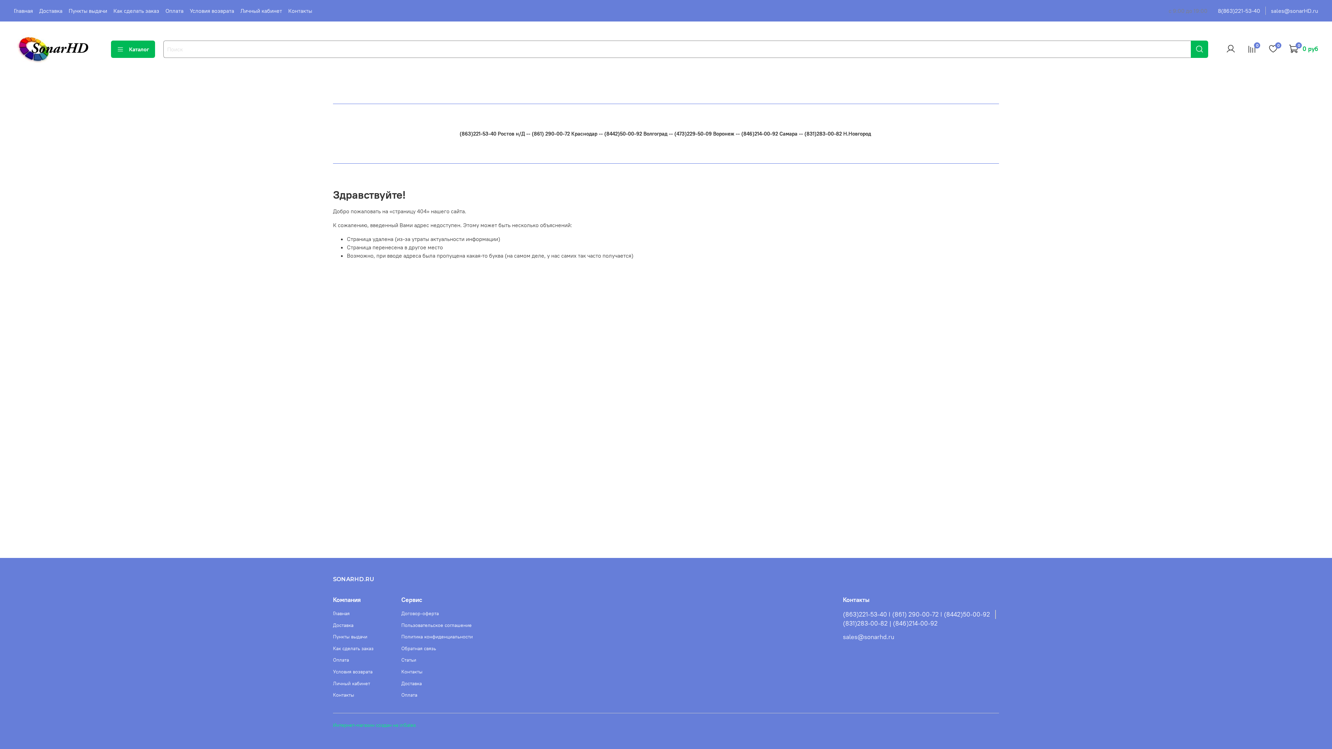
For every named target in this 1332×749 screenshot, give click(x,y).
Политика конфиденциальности (437, 637)
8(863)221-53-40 (1239, 10)
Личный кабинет (261, 10)
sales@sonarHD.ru (1294, 10)
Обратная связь (418, 648)
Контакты (300, 10)
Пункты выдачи (88, 10)
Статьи (408, 660)
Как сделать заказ (136, 10)
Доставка (50, 10)
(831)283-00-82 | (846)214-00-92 (890, 623)
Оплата (174, 10)
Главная (23, 10)
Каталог (139, 49)
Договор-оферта (420, 613)
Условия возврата (212, 10)
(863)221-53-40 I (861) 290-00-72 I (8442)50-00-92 (916, 614)
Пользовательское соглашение (436, 625)
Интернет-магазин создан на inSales (374, 725)
